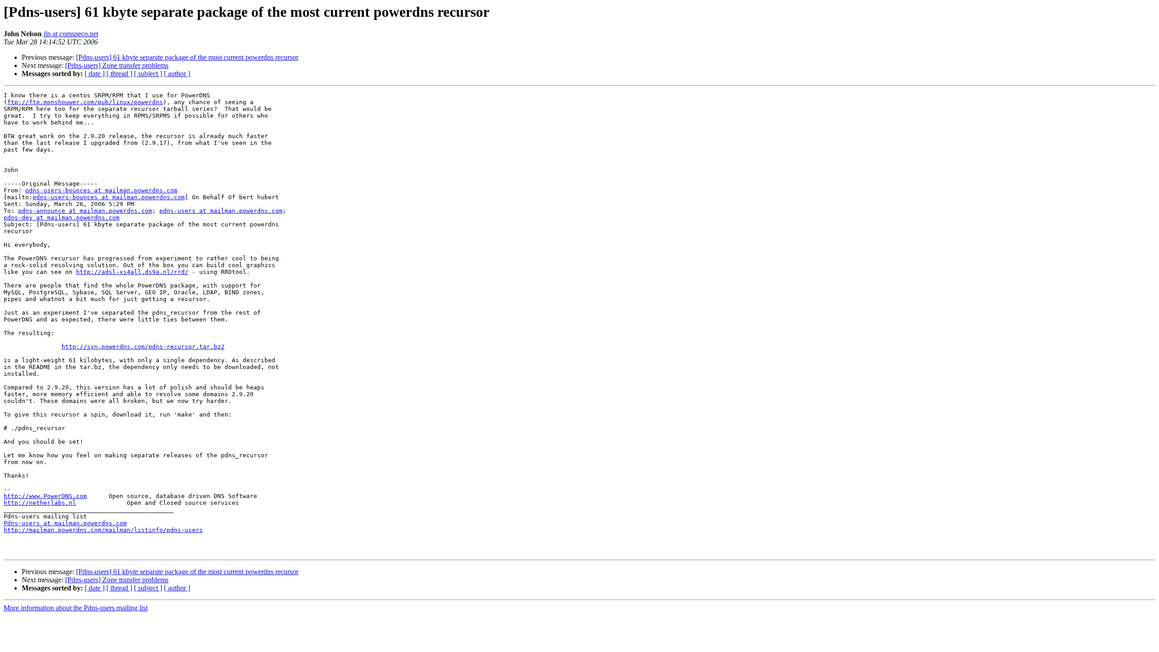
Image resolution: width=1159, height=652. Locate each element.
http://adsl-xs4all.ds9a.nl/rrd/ (132, 271)
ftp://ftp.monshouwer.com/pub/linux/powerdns (85, 102)
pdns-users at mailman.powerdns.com (221, 210)
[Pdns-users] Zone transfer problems (116, 65)
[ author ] (177, 73)
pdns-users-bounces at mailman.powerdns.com (101, 190)
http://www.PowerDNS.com (45, 496)
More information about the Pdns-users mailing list (76, 608)
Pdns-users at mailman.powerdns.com (65, 523)
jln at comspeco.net (70, 34)
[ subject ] (148, 73)
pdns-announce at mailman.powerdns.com (85, 210)
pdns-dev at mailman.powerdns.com (62, 217)
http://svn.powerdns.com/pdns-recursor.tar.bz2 (143, 346)
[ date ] (95, 73)
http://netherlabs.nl (40, 502)
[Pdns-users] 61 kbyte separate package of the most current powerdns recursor (187, 57)
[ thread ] (119, 73)
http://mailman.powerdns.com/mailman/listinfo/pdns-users (103, 530)
